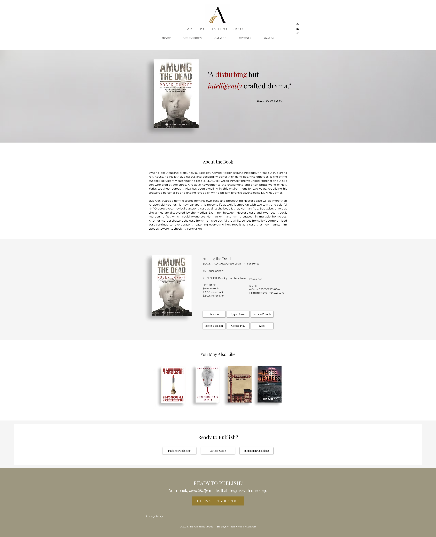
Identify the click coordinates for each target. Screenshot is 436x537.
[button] (238, 314)
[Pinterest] (298, 24)
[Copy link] (298, 33)
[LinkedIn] (298, 29)
